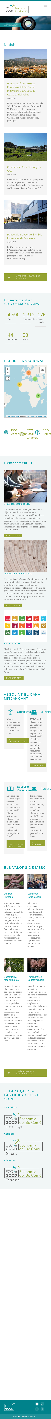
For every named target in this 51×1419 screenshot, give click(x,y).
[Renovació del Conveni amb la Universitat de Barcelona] (25, 214)
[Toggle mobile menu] (45, 5)
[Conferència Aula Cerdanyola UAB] (25, 147)
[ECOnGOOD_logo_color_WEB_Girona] (23, 1139)
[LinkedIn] (42, 1404)
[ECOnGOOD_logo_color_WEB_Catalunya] (23, 1112)
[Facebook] (37, 1409)
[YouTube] (37, 1404)
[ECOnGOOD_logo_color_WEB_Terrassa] (23, 1165)
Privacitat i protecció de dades (24, 1416)
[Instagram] (42, 1409)
